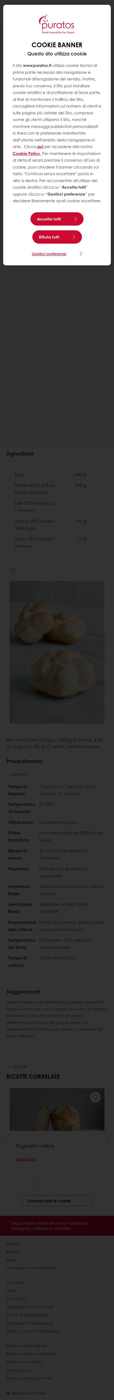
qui (40, 146)
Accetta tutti (49, 219)
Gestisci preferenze (49, 253)
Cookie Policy (27, 153)
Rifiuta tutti (49, 237)
